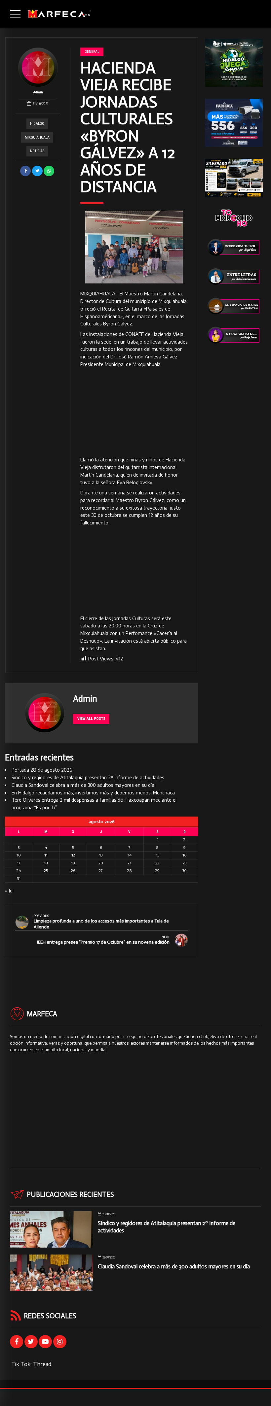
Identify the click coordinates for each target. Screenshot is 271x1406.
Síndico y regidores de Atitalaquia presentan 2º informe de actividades (88, 777)
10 (19, 855)
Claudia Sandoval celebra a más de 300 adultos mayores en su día (83, 785)
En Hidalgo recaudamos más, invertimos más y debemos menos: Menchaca (93, 792)
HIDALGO (37, 123)
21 (129, 862)
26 (73, 870)
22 (157, 862)
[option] (134, 247)
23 (184, 862)
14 (130, 855)
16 (184, 855)
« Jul (9, 890)
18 (46, 862)
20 (100, 862)
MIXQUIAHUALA (37, 137)
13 (100, 855)
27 (101, 870)
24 (19, 870)
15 (157, 855)
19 (73, 862)
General (92, 51)
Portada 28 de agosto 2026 (42, 770)
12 (73, 855)
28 (129, 870)
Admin (38, 92)
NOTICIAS (37, 151)
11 (46, 855)
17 (18, 862)
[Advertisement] (134, 412)
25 (46, 870)
